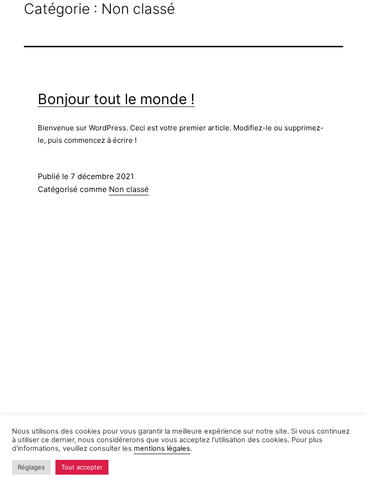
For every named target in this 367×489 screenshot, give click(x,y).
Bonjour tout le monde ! (116, 98)
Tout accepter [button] (82, 467)
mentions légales (162, 448)
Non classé (129, 189)
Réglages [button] (31, 467)
